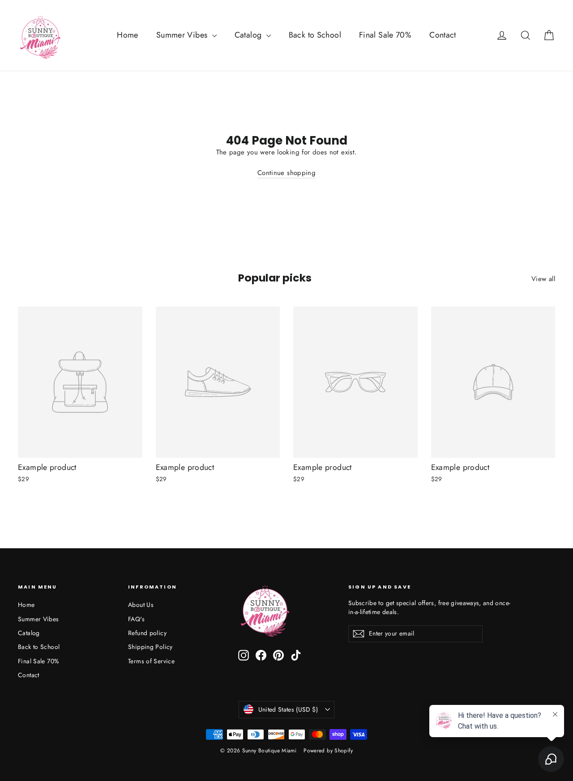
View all (543, 279)
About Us (141, 604)
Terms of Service (151, 661)
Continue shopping (286, 173)
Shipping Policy (150, 646)
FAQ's (136, 619)
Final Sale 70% (385, 35)
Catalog (249, 35)
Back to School (315, 35)
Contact (442, 35)
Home (127, 35)
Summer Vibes (183, 35)
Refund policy (147, 632)
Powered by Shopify (328, 751)
